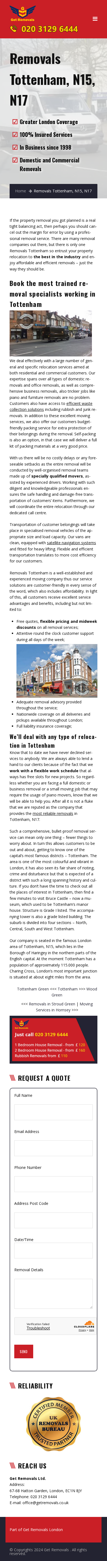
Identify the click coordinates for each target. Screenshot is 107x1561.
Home (20, 190)
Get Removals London (43, 1529)
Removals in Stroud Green (52, 1003)
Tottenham (68, 989)
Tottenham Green (33, 989)
